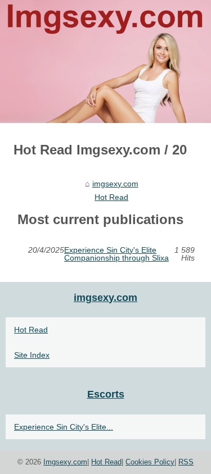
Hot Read (111, 197)
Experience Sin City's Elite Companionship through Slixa (116, 254)
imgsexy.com (115, 183)
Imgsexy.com (65, 462)
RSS (186, 462)
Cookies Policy (149, 462)
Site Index (32, 354)
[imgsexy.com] (105, 61)
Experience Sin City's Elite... (63, 426)
